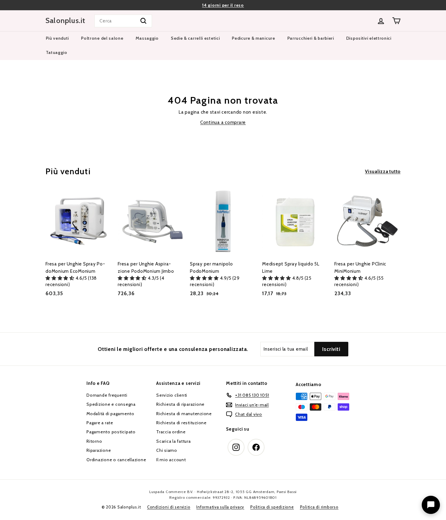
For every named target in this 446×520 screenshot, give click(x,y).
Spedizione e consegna (111, 404)
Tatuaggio (56, 52)
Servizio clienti (171, 395)
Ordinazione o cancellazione (116, 459)
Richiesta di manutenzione (184, 413)
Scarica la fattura (173, 441)
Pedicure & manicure (253, 38)
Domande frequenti (106, 395)
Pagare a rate (99, 422)
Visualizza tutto (382, 171)
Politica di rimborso (319, 507)
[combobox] (123, 21)
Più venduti (57, 38)
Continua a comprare (223, 122)
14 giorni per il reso (223, 5)
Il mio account (171, 459)
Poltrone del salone (102, 38)
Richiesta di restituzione (181, 422)
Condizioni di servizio (169, 507)
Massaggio (147, 38)
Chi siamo (166, 450)
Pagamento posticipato (111, 432)
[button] (61, 278)
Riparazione (98, 450)
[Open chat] (431, 505)
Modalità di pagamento (110, 413)
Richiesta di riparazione (180, 404)
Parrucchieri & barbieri (310, 38)
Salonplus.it (65, 21)
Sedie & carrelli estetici (195, 38)
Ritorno (94, 441)
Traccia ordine (171, 432)
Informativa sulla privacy (220, 507)
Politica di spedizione (272, 507)
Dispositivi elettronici (368, 38)
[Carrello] (396, 21)
